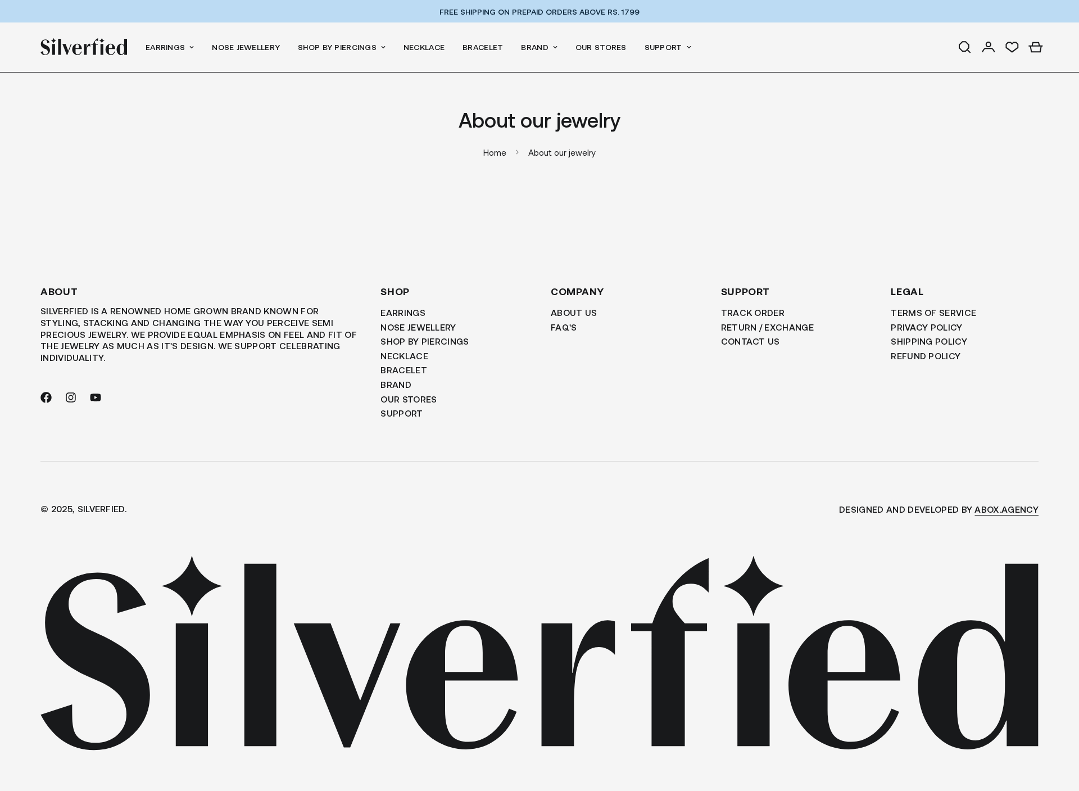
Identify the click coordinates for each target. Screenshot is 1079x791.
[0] (1036, 47)
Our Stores (601, 47)
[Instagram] (70, 397)
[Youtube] (95, 397)
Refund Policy (925, 355)
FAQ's (564, 327)
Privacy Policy (926, 327)
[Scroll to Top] (1057, 730)
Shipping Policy (929, 341)
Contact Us (750, 341)
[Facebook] (46, 397)
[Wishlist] (1012, 47)
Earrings (165, 47)
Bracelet (483, 47)
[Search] (965, 47)
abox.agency (1006, 509)
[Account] (988, 47)
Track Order (753, 312)
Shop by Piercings (337, 47)
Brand (534, 47)
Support (663, 47)
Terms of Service (933, 312)
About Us (574, 312)
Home (494, 152)
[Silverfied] (84, 47)
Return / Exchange (767, 327)
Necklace (424, 47)
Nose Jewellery (246, 47)
